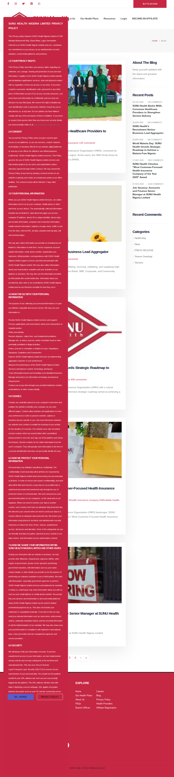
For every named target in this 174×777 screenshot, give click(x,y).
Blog (98, 695)
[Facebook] (8, 4)
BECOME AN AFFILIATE (145, 18)
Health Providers (104, 704)
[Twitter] (23, 4)
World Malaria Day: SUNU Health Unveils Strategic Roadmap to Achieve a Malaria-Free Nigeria (147, 148)
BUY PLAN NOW (150, 4)
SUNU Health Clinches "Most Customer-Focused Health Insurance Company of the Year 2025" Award (147, 171)
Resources (109, 18)
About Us (70, 18)
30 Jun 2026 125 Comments (147, 102)
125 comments (87, 142)
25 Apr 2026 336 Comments (147, 122)
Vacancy (139, 262)
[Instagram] (16, 4)
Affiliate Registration (106, 708)
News (137, 244)
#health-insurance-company (84, 500)
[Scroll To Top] (168, 773)
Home (155, 41)
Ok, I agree (20, 697)
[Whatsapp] (39, 4)
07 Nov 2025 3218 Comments (148, 184)
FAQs (78, 704)
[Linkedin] (31, 4)
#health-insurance (69, 142)
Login (124, 18)
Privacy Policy (103, 699)
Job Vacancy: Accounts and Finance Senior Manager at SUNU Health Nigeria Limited (147, 192)
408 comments (79, 379)
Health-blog (140, 238)
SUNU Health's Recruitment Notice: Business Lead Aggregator (148, 129)
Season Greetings (143, 256)
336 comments (70, 259)
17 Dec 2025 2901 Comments (148, 160)
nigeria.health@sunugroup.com (46, 125)
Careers (100, 691)
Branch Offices (82, 708)
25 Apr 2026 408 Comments (147, 140)
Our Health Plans (89, 18)
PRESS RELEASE (144, 250)
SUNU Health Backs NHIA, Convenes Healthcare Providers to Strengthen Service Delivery (147, 110)
